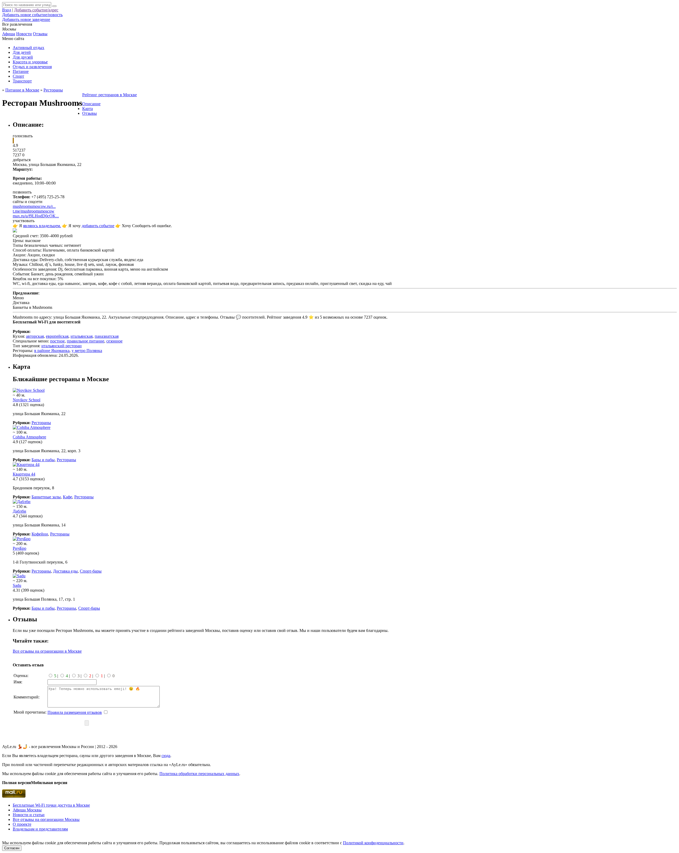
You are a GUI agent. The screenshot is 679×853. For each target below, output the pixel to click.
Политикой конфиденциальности (373, 843)
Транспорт (22, 81)
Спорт (18, 76)
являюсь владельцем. (42, 225)
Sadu (17, 585)
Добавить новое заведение (26, 19)
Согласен (11, 848)
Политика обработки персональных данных (199, 773)
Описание (91, 104)
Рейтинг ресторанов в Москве (109, 95)
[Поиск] (54, 6)
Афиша (8, 34)
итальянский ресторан (61, 346)
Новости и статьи (29, 814)
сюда (166, 755)
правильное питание (85, 341)
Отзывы (40, 34)
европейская (57, 336)
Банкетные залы (46, 497)
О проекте (22, 824)
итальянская (82, 336)
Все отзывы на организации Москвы (46, 819)
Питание (21, 71)
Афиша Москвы (27, 810)
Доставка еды (65, 571)
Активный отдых (28, 47)
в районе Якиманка (51, 350)
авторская (35, 336)
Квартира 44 (24, 474)
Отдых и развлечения (32, 66)
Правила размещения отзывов (74, 712)
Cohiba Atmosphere (29, 437)
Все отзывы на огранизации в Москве (47, 651)
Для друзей (23, 57)
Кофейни (40, 534)
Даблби (19, 511)
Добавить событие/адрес (36, 10)
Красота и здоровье (30, 62)
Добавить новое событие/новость (32, 14)
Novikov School (26, 400)
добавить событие (98, 225)
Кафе (67, 497)
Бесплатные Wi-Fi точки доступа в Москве (51, 805)
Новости (24, 34)
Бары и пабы (43, 460)
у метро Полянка (87, 350)
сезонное (114, 341)
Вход (6, 10)
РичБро (19, 548)
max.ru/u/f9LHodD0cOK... (36, 216)
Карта (87, 108)
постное (57, 341)
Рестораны (41, 422)
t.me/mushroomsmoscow (33, 211)
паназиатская (107, 336)
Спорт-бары (91, 571)
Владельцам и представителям (40, 829)
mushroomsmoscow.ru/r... (34, 206)
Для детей (22, 52)
